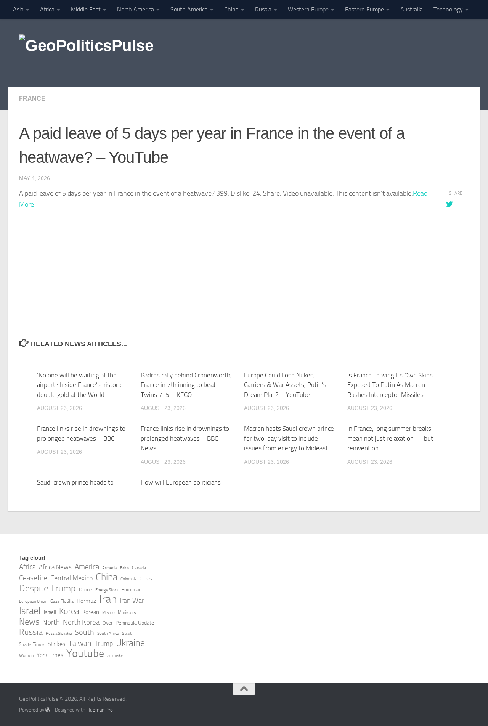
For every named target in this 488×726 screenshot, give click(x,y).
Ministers (127, 612)
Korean (90, 612)
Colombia (128, 579)
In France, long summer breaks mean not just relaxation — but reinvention (390, 438)
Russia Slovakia (59, 633)
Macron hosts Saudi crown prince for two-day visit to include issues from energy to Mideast (289, 438)
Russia (263, 9)
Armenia (109, 567)
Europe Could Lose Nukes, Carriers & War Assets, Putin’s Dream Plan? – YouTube (285, 384)
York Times (50, 655)
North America (135, 9)
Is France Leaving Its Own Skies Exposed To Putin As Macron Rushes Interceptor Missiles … (390, 384)
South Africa (108, 633)
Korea (69, 611)
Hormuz (86, 601)
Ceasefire (33, 578)
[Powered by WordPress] (47, 709)
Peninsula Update (135, 623)
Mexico (108, 612)
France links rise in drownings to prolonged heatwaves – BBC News (185, 438)
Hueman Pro (100, 710)
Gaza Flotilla (62, 601)
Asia (18, 9)
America (87, 566)
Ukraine (130, 642)
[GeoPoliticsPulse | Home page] (86, 53)
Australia (411, 9)
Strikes (56, 643)
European (131, 590)
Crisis (146, 578)
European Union (33, 601)
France (32, 98)
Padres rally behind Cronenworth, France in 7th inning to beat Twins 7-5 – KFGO (186, 384)
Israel (30, 610)
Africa (47, 9)
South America (189, 9)
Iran (108, 599)
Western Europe (308, 9)
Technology (448, 9)
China (231, 9)
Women (26, 655)
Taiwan (80, 643)
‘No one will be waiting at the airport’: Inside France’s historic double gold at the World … (79, 384)
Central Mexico (71, 578)
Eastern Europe (364, 9)
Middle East (86, 9)
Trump (104, 643)
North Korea (81, 622)
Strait (127, 633)
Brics (124, 567)
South (84, 632)
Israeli (50, 612)
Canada (139, 567)
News (29, 621)
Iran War (132, 600)
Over (107, 623)
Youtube (85, 653)
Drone (85, 589)
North (51, 622)
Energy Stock (107, 590)
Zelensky (115, 655)
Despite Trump (47, 588)
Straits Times (32, 644)
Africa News (55, 567)
